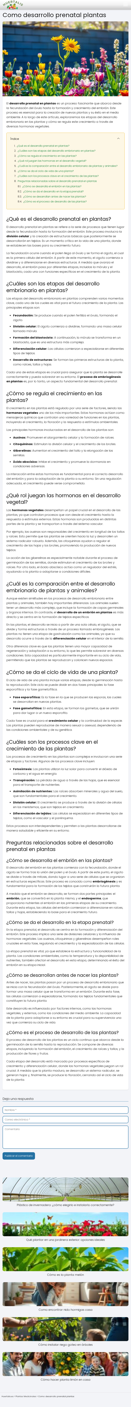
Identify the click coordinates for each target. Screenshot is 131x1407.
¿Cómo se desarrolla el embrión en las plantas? (51, 186)
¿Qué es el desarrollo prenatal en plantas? (43, 146)
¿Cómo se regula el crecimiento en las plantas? (47, 156)
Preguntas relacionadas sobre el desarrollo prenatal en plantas (57, 181)
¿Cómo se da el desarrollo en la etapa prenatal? (53, 191)
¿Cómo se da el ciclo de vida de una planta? (46, 171)
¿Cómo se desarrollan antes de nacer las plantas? (54, 196)
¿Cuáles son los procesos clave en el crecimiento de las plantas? (58, 176)
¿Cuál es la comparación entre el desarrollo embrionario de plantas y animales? (68, 166)
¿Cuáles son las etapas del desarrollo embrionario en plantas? (57, 151)
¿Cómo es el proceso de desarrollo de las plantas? (55, 201)
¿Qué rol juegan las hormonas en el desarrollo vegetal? (52, 161)
